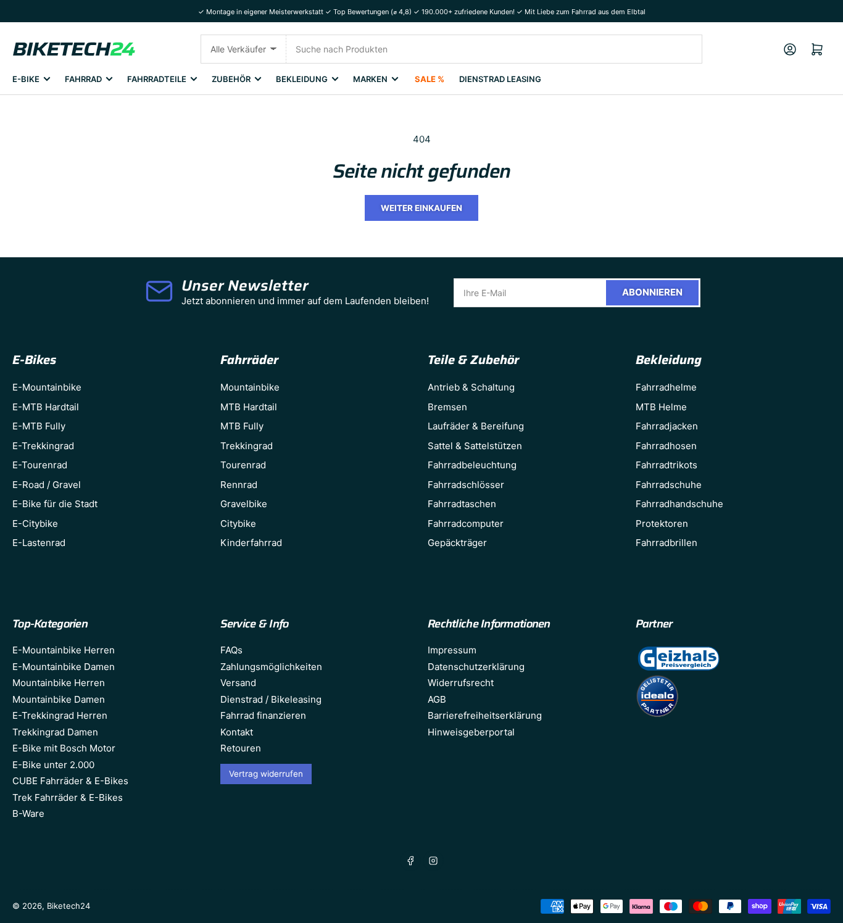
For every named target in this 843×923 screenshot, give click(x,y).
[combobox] (494, 49)
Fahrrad (83, 79)
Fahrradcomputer (466, 523)
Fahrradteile (156, 79)
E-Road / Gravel (46, 484)
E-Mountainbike (46, 387)
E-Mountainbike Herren (63, 650)
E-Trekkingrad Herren (59, 715)
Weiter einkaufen (421, 208)
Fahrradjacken (667, 426)
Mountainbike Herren (58, 683)
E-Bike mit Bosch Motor (63, 748)
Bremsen (447, 407)
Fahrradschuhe (669, 484)
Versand (238, 683)
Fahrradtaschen (462, 504)
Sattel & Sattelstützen (475, 446)
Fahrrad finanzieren (263, 715)
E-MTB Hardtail (45, 407)
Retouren (240, 748)
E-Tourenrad (39, 465)
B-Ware (28, 813)
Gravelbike (243, 504)
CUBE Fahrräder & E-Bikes (70, 781)
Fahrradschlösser (466, 484)
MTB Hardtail (248, 407)
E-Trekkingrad (43, 446)
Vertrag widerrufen (266, 774)
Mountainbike (250, 387)
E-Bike (25, 79)
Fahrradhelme (666, 387)
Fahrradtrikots (666, 465)
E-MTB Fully (38, 426)
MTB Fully (242, 426)
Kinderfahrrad (251, 542)
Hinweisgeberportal (471, 732)
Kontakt (236, 732)
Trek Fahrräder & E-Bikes (67, 797)
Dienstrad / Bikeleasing (271, 699)
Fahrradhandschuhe (679, 504)
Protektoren (662, 523)
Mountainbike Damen (58, 699)
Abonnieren (652, 292)
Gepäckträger (457, 542)
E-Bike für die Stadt (55, 504)
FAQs (231, 650)
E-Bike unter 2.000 (53, 765)
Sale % (429, 79)
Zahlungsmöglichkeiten (271, 667)
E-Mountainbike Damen (63, 667)
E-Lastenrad (38, 542)
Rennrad (238, 484)
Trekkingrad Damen (55, 732)
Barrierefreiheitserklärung (485, 715)
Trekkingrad (246, 446)
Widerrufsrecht (461, 683)
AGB (437, 699)
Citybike (238, 523)
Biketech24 (68, 906)
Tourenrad (243, 465)
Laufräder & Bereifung (476, 426)
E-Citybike (35, 523)
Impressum (452, 650)
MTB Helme (661, 407)
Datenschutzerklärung (476, 667)
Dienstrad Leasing (500, 79)
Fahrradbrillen (666, 542)
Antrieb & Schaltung (471, 387)
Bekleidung (302, 79)
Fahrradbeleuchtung (472, 465)
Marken (370, 79)
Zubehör (231, 79)
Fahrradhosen (666, 446)
